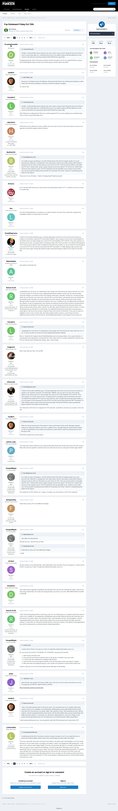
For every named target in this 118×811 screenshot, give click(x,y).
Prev (8, 37)
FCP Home (7, 9)
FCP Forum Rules (95, 33)
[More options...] (83, 44)
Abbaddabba (11, 261)
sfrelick (11, 561)
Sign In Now (63, 787)
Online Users (27, 13)
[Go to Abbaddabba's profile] (11, 272)
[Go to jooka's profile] (11, 682)
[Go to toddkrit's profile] (11, 81)
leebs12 (110, 57)
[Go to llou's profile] (11, 217)
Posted (26, 44)
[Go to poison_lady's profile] (11, 450)
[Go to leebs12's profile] (105, 57)
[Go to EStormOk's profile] (11, 391)
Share (68, 30)
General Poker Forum (27, 31)
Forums (5, 13)
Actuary (11, 184)
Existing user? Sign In (99, 3)
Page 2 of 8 (41, 37)
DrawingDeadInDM (11, 45)
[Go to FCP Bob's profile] (6, 30)
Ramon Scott (11, 288)
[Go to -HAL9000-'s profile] (11, 131)
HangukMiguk (11, 468)
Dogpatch (11, 347)
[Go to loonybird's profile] (11, 106)
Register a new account (25, 787)
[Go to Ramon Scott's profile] (11, 296)
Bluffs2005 (11, 152)
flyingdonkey (11, 500)
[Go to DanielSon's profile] (11, 594)
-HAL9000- (11, 122)
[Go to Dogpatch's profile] (11, 356)
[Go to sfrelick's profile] (11, 570)
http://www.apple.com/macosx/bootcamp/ (31, 687)
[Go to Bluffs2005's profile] (11, 161)
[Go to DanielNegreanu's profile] (11, 242)
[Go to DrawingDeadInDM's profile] (11, 55)
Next (31, 37)
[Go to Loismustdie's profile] (11, 736)
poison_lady (11, 442)
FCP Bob (13, 29)
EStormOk (11, 382)
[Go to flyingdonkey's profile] (11, 508)
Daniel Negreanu (17, 9)
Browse (27, 9)
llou (11, 208)
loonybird (11, 97)
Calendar (12, 13)
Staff (19, 13)
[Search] (114, 9)
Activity (34, 9)
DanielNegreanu (11, 233)
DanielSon (11, 586)
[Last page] (35, 38)
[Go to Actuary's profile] (11, 192)
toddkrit (11, 72)
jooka (11, 674)
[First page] (4, 38)
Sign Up (112, 3)
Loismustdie (11, 727)
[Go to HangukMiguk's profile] (11, 477)
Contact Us (59, 808)
